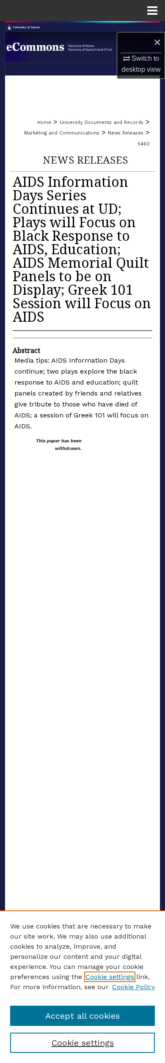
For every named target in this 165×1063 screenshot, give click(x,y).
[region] (82, 986)
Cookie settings (109, 977)
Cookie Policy (133, 987)
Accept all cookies (82, 1016)
